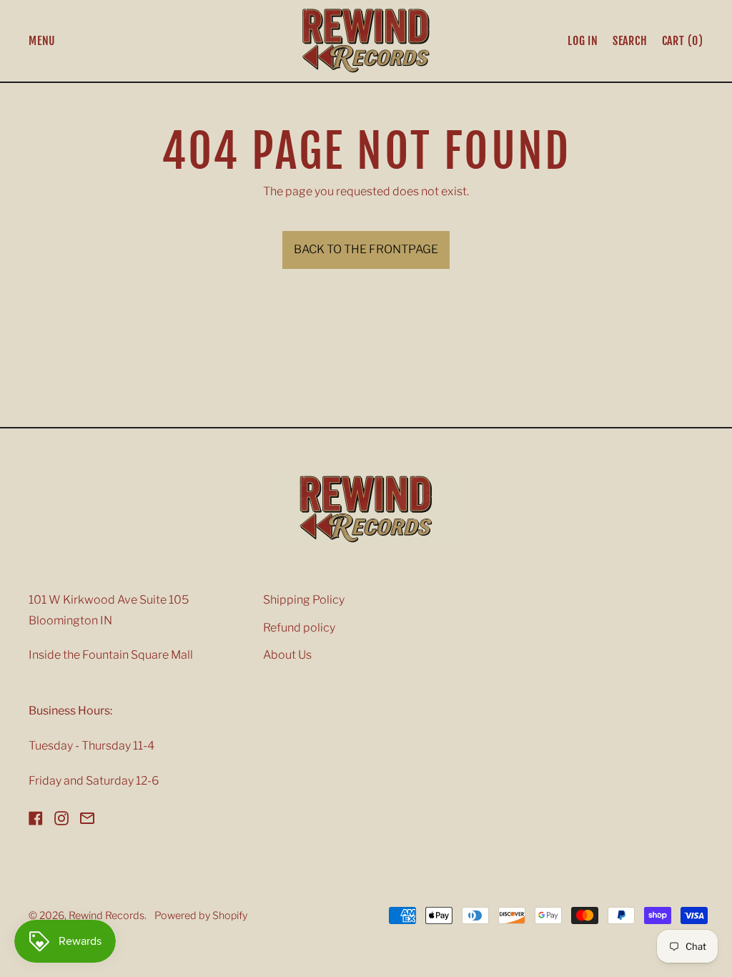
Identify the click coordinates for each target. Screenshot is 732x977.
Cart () (682, 44)
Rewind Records (106, 915)
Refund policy (299, 627)
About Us (287, 655)
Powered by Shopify (200, 915)
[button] (630, 41)
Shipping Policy (304, 600)
